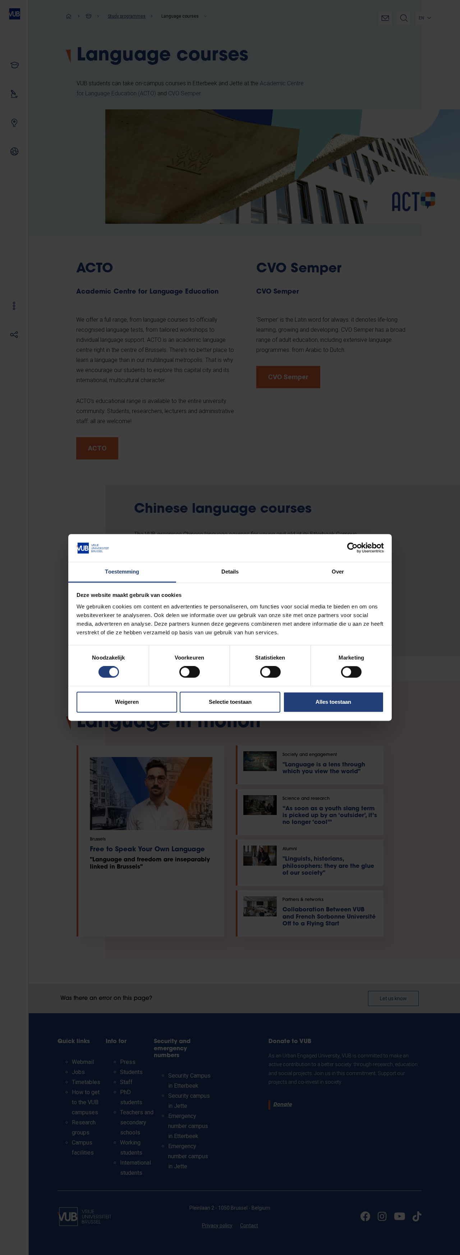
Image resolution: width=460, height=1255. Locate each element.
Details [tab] (230, 571)
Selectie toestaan (230, 702)
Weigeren (127, 702)
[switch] (189, 672)
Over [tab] (338, 571)
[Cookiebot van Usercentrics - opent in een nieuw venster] (352, 548)
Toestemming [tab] (122, 571)
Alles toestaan (333, 702)
